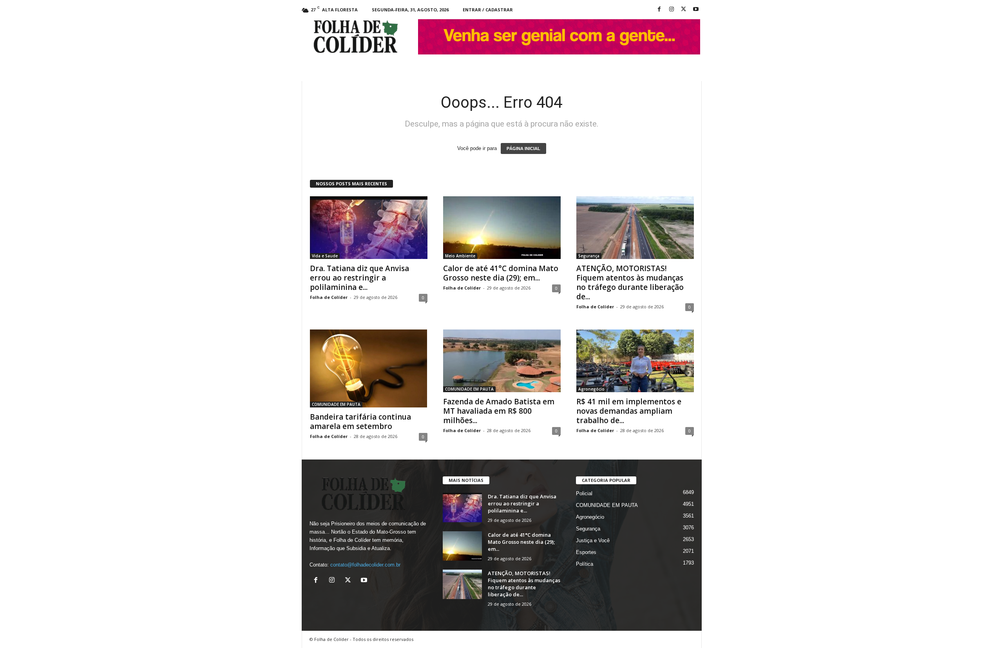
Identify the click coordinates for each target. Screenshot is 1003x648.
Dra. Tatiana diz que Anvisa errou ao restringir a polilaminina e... (359, 277)
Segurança (588, 256)
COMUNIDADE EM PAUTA (336, 404)
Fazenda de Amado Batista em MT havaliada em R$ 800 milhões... (498, 410)
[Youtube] (696, 9)
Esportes (586, 552)
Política (584, 564)
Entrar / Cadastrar (488, 10)
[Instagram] (671, 9)
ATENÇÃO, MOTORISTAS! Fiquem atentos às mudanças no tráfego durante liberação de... (630, 282)
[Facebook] (659, 9)
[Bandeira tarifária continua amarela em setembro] (368, 368)
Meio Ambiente (460, 256)
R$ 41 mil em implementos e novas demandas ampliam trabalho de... (628, 410)
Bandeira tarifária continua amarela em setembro (360, 421)
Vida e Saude (325, 256)
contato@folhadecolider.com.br (365, 565)
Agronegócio (591, 389)
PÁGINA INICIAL (523, 148)
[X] (683, 9)
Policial (584, 493)
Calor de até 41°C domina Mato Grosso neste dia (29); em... (500, 273)
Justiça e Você (593, 540)
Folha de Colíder (329, 297)
